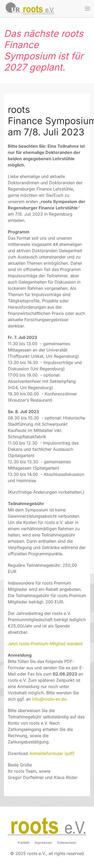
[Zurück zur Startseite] (30, 8)
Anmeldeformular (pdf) (51, 753)
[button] (87, 8)
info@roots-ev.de (49, 699)
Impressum (43, 843)
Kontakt (24, 843)
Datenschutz (66, 843)
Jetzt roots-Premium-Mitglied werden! (45, 643)
